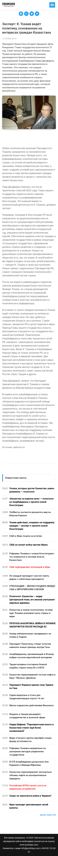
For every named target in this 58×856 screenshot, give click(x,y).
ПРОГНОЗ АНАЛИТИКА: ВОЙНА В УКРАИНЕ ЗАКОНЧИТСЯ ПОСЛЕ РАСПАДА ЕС (32, 625)
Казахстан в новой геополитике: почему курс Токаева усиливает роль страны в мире (31, 613)
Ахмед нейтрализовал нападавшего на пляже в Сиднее (30, 635)
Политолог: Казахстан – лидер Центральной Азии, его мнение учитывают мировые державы (32, 599)
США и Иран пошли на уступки (25, 536)
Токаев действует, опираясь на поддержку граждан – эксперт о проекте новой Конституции (31, 525)
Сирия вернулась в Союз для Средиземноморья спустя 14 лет (26, 697)
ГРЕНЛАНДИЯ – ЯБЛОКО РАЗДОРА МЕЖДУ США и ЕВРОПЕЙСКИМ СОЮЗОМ (32, 588)
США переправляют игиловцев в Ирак (29, 567)
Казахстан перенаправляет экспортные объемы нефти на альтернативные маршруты (30, 775)
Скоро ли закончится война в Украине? (30, 795)
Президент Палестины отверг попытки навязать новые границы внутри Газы (30, 646)
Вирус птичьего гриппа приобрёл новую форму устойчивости (30, 740)
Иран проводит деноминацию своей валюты (28, 806)
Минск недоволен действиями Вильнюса (31, 705)
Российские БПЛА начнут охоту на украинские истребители (27, 787)
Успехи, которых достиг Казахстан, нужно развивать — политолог (31, 490)
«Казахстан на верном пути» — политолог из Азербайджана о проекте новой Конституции (31, 502)
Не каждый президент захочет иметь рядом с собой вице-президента (29, 577)
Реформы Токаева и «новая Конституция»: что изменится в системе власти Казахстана (32, 556)
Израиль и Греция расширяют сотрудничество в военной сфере (27, 716)
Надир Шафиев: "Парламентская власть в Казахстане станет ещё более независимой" (31, 727)
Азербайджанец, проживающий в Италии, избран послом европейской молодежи (31, 656)
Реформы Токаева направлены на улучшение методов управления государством (27, 751)
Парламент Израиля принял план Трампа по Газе (31, 687)
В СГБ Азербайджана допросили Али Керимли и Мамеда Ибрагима (29, 763)
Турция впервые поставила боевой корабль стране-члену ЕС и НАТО (28, 666)
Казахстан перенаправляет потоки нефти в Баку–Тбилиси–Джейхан (32, 676)
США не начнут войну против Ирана (28, 544)
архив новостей (48, 814)
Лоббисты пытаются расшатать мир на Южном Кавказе (30, 514)
